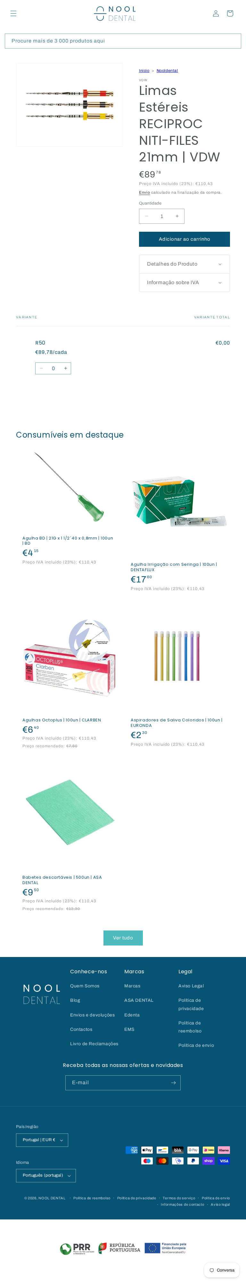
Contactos (81, 1029)
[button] (13, 13)
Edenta (132, 1015)
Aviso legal (220, 1204)
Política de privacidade (191, 1004)
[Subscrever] (173, 1082)
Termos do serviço (179, 1198)
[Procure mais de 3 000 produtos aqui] (234, 41)
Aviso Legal (191, 986)
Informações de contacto (182, 1204)
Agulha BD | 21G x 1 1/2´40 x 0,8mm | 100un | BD (67, 540)
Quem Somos (85, 986)
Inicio (144, 70)
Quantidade (150, 203)
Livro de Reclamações (94, 1043)
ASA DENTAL (139, 1000)
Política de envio (196, 1045)
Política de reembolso (189, 1027)
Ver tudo (123, 937)
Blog (75, 1000)
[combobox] (123, 41)
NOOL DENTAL (52, 1198)
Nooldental (167, 70)
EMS (129, 1029)
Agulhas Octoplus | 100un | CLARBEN (61, 720)
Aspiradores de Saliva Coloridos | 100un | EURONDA (177, 723)
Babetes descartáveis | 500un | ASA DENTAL (62, 880)
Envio (144, 192)
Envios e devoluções (92, 1015)
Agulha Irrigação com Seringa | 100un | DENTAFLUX (174, 567)
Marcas (132, 986)
